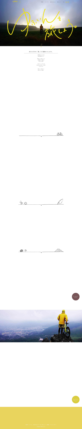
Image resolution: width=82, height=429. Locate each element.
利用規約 (48, 424)
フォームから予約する (41, 301)
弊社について (44, 424)
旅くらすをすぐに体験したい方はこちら (75, 400)
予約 (40, 424)
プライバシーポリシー (53, 424)
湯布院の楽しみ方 (36, 424)
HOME (26, 424)
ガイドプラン (30, 424)
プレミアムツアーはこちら (75, 297)
